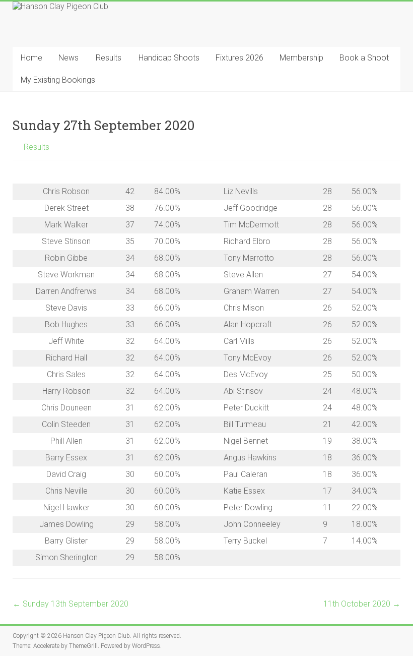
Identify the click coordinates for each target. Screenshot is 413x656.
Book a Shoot (364, 58)
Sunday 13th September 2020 (70, 604)
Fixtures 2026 (239, 58)
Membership (301, 58)
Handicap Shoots (169, 58)
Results (108, 58)
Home (31, 58)
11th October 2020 (361, 604)
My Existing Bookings (58, 80)
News (68, 58)
